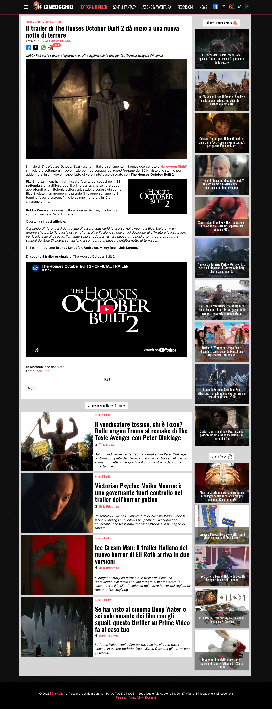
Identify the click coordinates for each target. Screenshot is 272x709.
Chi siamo (121, 697)
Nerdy (221, 489)
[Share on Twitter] (35, 49)
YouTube (42, 371)
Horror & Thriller (93, 7)
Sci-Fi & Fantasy (124, 7)
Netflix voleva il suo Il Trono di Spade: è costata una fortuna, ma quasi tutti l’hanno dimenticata (222, 100)
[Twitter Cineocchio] (222, 7)
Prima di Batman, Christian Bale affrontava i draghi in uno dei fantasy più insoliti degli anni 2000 (222, 393)
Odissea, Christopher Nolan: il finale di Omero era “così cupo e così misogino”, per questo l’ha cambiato (222, 142)
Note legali (150, 697)
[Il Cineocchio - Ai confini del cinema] (52, 7)
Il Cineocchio (56, 693)
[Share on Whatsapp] (43, 49)
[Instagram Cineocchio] (230, 7)
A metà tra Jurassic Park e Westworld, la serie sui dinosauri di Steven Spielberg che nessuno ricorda (222, 268)
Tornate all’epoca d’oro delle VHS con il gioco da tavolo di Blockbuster (221, 536)
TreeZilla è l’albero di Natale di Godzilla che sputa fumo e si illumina (221, 578)
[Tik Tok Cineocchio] (238, 7)
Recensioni (185, 7)
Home (29, 22)
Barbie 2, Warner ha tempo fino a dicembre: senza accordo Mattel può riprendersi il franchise (221, 351)
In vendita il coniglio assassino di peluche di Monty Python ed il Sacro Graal (222, 663)
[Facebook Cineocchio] (214, 7)
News (203, 7)
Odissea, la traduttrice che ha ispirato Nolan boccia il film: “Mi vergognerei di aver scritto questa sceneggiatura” (222, 310)
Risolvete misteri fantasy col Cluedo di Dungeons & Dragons (221, 620)
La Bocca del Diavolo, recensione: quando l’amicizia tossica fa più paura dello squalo (221, 59)
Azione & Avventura (156, 7)
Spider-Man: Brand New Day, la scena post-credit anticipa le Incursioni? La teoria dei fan (222, 435)
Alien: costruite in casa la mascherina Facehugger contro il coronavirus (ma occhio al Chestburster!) (222, 496)
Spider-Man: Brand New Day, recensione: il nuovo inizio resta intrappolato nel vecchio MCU (221, 226)
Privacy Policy (136, 697)
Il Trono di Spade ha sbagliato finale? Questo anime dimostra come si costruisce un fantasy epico (222, 184)
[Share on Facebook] (28, 49)
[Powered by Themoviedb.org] (246, 7)
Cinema (38, 22)
